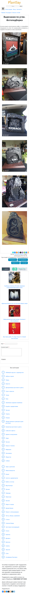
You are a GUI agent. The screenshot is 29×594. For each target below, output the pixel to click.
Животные (8, 497)
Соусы (7, 530)
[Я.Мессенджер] (13, 252)
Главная (3, 12)
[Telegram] (18, 252)
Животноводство (10, 470)
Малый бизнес (9, 508)
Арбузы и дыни (10, 376)
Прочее (8, 410)
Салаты (8, 546)
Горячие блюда (10, 523)
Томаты (8, 414)
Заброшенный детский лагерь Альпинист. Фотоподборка (14, 320)
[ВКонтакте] (15, 252)
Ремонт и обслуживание (12, 512)
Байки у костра (10, 481)
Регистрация (8, 9)
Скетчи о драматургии (12, 478)
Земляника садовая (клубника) (14, 402)
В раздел (8, 12)
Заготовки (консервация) (12, 527)
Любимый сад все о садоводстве (15, 372)
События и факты (10, 430)
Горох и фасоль (10, 391)
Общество (8, 457)
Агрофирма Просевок (11, 557)
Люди (7, 438)
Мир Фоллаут (9, 485)
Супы (7, 553)
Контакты (19, 9)
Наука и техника (10, 445)
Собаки (8, 460)
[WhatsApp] (24, 252)
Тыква (7, 395)
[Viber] (22, 252)
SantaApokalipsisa (19, 254)
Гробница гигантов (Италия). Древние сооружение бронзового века (14, 286)
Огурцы (8, 417)
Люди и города (10, 504)
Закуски (8, 549)
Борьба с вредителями (12, 406)
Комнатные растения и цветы (14, 427)
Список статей (16, 12)
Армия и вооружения (11, 434)
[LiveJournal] (12, 591)
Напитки (8, 534)
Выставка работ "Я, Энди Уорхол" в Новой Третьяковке (14, 337)
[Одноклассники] (17, 252)
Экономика (9, 453)
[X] (20, 252)
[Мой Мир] (26, 252)
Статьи (8, 519)
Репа (7, 399)
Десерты (8, 538)
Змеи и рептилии (10, 466)
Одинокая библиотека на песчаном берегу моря (14, 303)
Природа (8, 493)
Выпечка (8, 542)
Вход (14, 9)
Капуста (8, 383)
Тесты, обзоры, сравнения (13, 515)
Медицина (8, 449)
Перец (7, 380)
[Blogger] (28, 252)
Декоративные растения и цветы (14, 387)
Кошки (7, 474)
